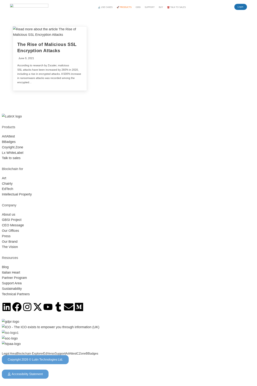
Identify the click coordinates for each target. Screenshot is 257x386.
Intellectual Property (17, 194)
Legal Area (9, 353)
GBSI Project (11, 220)
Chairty (7, 183)
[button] (106, 7)
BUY (161, 7)
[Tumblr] (58, 307)
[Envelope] (68, 307)
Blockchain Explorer (29, 353)
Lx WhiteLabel (12, 153)
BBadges (9, 142)
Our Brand (9, 241)
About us (8, 214)
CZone (81, 353)
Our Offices (10, 231)
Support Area (12, 283)
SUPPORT (150, 7)
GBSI (138, 7)
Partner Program (14, 278)
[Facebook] (17, 307)
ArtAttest (8, 136)
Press (6, 236)
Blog (5, 267)
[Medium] (79, 307)
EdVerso (49, 353)
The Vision (10, 247)
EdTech (7, 189)
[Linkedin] (6, 307)
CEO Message (13, 225)
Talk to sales (11, 158)
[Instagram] (27, 307)
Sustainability (12, 289)
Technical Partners (16, 294)
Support (60, 353)
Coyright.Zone (12, 147)
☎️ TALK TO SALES (176, 7)
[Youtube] (48, 307)
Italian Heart (11, 272)
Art (4, 178)
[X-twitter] (37, 307)
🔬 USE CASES (105, 7)
